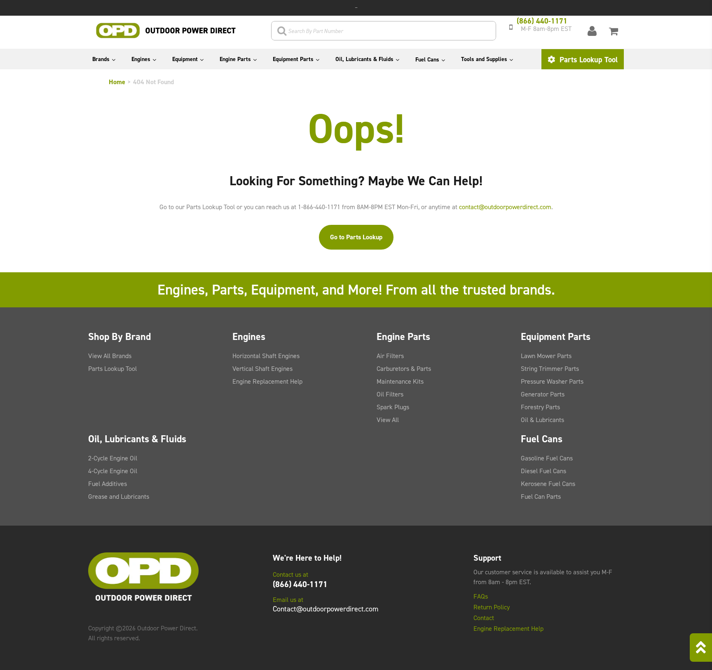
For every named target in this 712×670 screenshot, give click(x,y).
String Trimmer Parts (550, 368)
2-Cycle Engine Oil (112, 458)
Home (117, 82)
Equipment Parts (293, 59)
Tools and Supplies (484, 59)
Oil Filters (390, 394)
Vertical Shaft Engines (262, 368)
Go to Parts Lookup (356, 237)
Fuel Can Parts (541, 496)
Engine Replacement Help (267, 381)
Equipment (185, 59)
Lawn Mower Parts (546, 356)
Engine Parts (235, 59)
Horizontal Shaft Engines (266, 356)
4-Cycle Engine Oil (112, 471)
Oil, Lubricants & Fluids (364, 59)
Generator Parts (542, 394)
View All (388, 419)
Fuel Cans (427, 60)
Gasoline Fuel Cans (547, 458)
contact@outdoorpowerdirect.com (505, 207)
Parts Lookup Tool (587, 59)
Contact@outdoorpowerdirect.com (325, 609)
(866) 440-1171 (300, 584)
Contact (483, 618)
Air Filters (390, 356)
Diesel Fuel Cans (543, 471)
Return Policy (491, 607)
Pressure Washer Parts (552, 381)
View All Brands (109, 356)
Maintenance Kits (400, 381)
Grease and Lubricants (118, 496)
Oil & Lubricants (542, 419)
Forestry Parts (540, 407)
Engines (140, 59)
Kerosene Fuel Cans (548, 483)
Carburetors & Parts (404, 368)
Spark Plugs (393, 407)
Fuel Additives (107, 483)
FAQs (480, 596)
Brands (101, 59)
